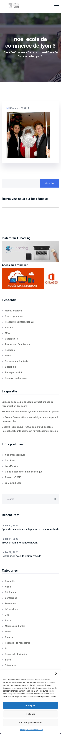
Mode (8, 631)
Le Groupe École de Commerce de (21, 556)
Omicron (9, 637)
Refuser (30, 714)
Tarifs (8, 355)
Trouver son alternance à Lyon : (20, 542)
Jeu (7, 615)
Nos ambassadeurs (15, 455)
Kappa (8, 620)
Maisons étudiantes (15, 626)
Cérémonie (10, 592)
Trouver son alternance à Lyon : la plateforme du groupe (30, 411)
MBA (7, 333)
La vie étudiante (13, 483)
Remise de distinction (16, 654)
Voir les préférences (30, 722)
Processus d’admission (17, 344)
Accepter (30, 705)
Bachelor (9, 327)
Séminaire (10, 665)
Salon (8, 659)
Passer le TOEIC (13, 477)
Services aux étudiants (16, 361)
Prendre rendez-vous (16, 378)
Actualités (10, 581)
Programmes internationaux (19, 322)
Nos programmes (14, 316)
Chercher (49, 183)
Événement (10, 603)
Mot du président (13, 310)
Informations (11, 609)
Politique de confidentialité (31, 730)
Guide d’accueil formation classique (23, 471)
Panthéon (10, 350)
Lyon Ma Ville (11, 466)
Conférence (11, 598)
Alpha (8, 586)
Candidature (11, 339)
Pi (6, 648)
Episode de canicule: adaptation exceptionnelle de (30, 529)
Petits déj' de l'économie (17, 643)
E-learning (10, 367)
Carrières (10, 460)
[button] (56, 673)
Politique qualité (13, 372)
